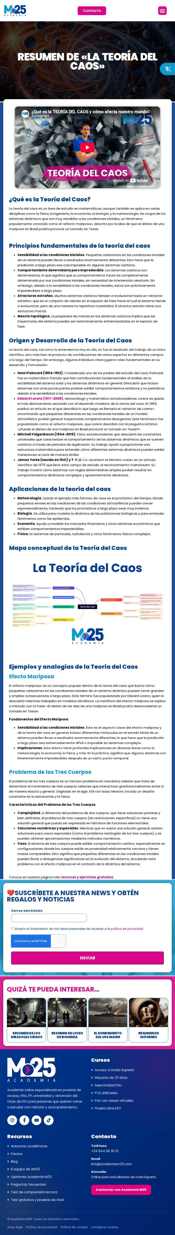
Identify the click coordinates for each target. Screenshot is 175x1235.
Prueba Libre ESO (108, 1108)
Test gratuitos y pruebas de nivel (37, 1200)
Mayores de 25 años (111, 1077)
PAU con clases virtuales (114, 1100)
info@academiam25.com (111, 1164)
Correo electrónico (27, 911)
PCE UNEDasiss (106, 1093)
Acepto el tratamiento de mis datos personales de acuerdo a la (79, 929)
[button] (162, 10)
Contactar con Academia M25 (121, 1190)
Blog (14, 1161)
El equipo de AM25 (25, 1169)
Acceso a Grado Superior (114, 1070)
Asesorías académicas (29, 1146)
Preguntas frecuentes (28, 1184)
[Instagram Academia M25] (12, 1120)
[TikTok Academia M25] (49, 1120)
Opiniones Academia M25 (31, 1177)
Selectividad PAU (108, 1085)
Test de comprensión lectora (34, 1192)
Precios (16, 1154)
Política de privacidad (41, 1227)
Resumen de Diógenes (148, 1035)
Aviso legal (15, 1227)
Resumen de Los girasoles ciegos (26, 1035)
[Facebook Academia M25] (24, 1120)
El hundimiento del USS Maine (108, 1035)
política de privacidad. (127, 929)
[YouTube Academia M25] (36, 1120)
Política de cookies (74, 1227)
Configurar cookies (104, 1227)
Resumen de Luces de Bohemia (67, 1035)
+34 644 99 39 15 (104, 1151)
